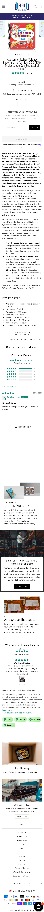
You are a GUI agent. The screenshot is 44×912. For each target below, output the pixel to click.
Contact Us (22, 837)
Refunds (22, 860)
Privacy (22, 856)
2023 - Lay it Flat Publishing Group (22, 910)
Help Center (22, 840)
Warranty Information (22, 872)
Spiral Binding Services (22, 876)
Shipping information (22, 340)
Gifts (22, 844)
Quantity (22, 99)
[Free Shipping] (22, 753)
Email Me (34, 128)
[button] (18, 73)
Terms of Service (22, 868)
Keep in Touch (21, 883)
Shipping (12, 85)
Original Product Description (22, 333)
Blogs (22, 848)
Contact (21, 824)
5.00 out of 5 (28, 360)
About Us (21, 586)
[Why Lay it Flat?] (22, 790)
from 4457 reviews (22, 654)
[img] (8, 393)
